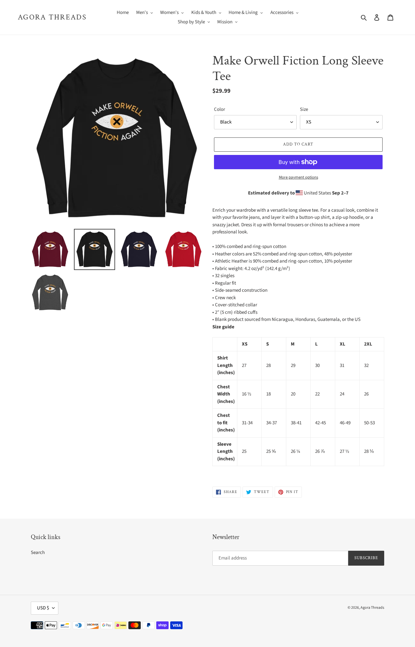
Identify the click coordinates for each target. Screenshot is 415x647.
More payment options (298, 177)
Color (219, 109)
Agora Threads (52, 17)
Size (304, 109)
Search (38, 552)
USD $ (43, 608)
